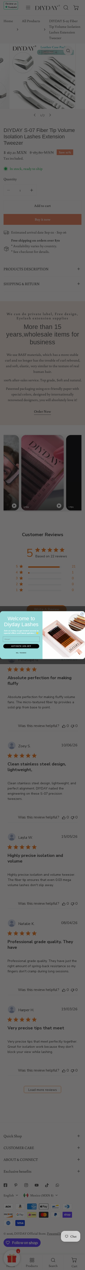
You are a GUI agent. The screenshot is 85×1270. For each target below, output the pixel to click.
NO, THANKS (21, 652)
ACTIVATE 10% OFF (21, 646)
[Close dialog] (82, 614)
